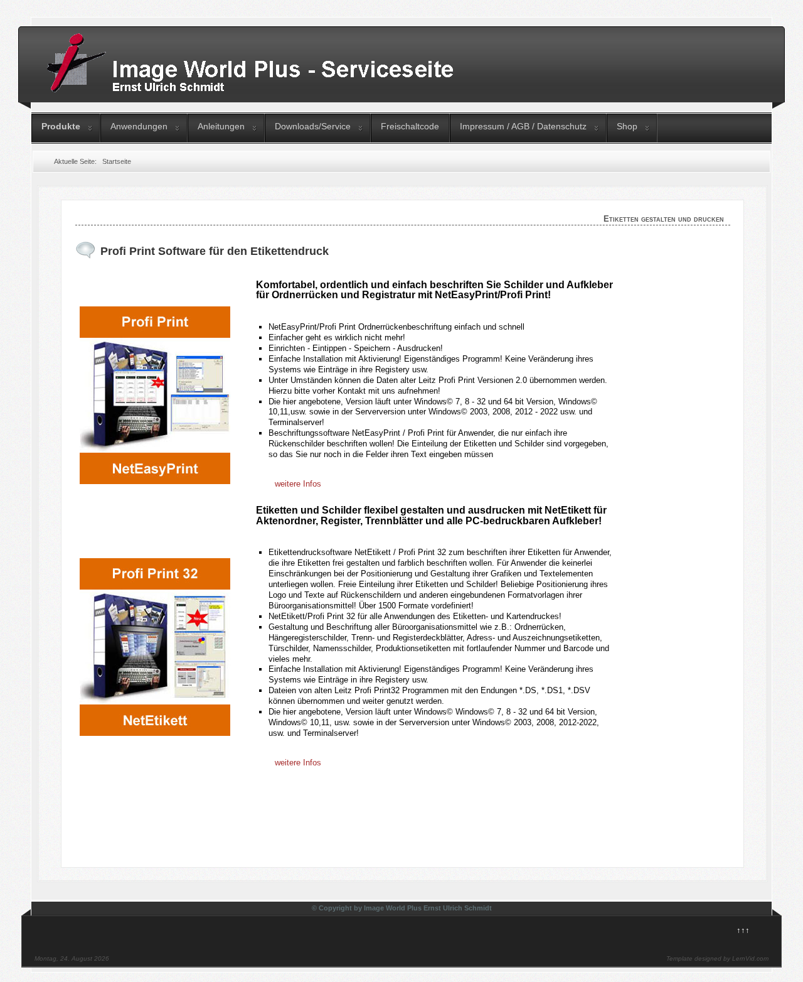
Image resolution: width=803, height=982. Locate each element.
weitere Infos (298, 483)
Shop (627, 126)
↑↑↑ (743, 930)
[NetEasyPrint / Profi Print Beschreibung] (155, 481)
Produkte (60, 126)
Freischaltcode (410, 126)
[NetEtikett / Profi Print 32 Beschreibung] (155, 733)
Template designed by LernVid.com (717, 958)
